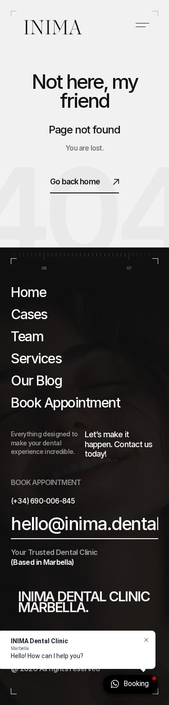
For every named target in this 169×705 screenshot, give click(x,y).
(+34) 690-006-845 (43, 500)
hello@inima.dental (85, 523)
